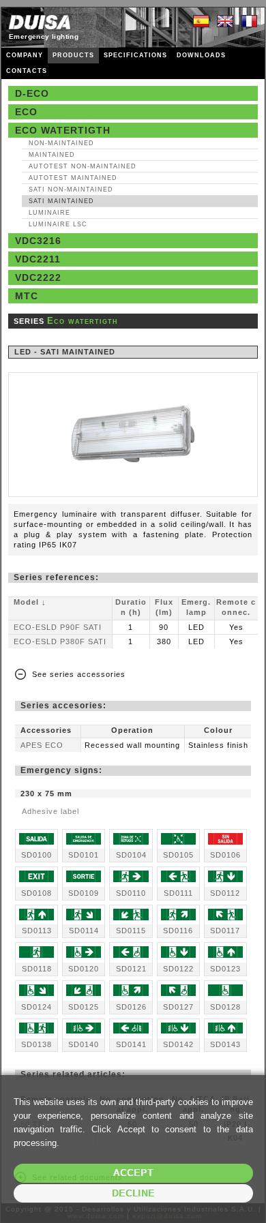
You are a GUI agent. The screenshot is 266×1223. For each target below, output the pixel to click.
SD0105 (178, 855)
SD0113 (37, 930)
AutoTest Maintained (73, 178)
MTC (26, 295)
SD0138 (36, 1044)
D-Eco (32, 93)
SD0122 (178, 969)
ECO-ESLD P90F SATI (58, 627)
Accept (133, 1173)
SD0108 (36, 893)
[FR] (249, 22)
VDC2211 (38, 259)
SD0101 (83, 855)
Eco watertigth (62, 130)
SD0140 (83, 1044)
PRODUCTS (73, 55)
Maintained (52, 154)
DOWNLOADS (201, 55)
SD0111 (178, 893)
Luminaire (49, 212)
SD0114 (84, 930)
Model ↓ (30, 602)
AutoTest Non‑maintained (82, 166)
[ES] (201, 22)
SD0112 (225, 893)
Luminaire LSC (58, 224)
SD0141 (131, 1044)
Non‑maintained (61, 143)
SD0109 (83, 893)
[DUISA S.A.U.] (39, 22)
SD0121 (131, 969)
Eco (26, 111)
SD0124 (36, 1007)
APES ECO (41, 745)
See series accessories (78, 674)
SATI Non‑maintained (71, 189)
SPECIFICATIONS (135, 55)
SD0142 (178, 1044)
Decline (133, 1193)
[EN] (225, 22)
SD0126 (131, 1007)
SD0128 (225, 1007)
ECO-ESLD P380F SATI (60, 641)
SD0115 (131, 930)
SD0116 (178, 930)
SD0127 (178, 1007)
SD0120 (83, 969)
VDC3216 (38, 240)
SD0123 (225, 969)
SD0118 (37, 969)
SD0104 (131, 855)
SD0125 (83, 1007)
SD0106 (225, 855)
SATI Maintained (61, 201)
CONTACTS (26, 70)
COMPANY (24, 55)
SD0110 (131, 893)
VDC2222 (38, 277)
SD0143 (225, 1044)
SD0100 (36, 855)
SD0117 (225, 930)
